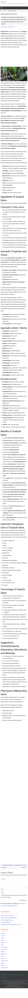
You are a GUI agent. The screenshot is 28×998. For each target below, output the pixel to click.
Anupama (4, 26)
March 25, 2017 (11, 26)
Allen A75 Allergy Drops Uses (7, 919)
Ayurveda (5, 10)
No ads (2, 955)
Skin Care (3, 965)
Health (2, 940)
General (2, 935)
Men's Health (3, 953)
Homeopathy (3, 949)
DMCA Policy (3, 977)
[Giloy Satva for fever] (14, 80)
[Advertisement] (11, 57)
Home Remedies (4, 946)
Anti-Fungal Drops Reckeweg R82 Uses (9, 917)
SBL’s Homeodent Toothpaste (7, 915)
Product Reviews (4, 960)
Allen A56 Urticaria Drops (6, 922)
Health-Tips (3, 942)
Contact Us (3, 974)
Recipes (2, 962)
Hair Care (3, 937)
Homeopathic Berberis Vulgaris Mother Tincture (11, 924)
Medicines (3, 951)
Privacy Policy (11, 974)
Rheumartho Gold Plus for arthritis (20, 866)
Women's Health (4, 967)
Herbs (2, 944)
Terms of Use (19, 974)
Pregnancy (3, 958)
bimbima (3, 2)
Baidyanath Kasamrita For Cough (7, 866)
